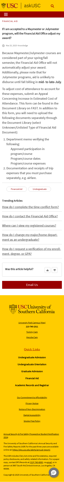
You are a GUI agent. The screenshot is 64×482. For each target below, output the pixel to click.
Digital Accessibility (32, 415)
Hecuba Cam (32, 337)
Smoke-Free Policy (32, 421)
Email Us (32, 285)
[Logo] (21, 5)
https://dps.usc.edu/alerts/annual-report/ (31, 449)
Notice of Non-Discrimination (32, 409)
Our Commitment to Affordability (32, 397)
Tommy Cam (32, 332)
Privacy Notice (32, 403)
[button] (54, 473)
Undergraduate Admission (32, 357)
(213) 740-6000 (36, 462)
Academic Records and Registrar (32, 385)
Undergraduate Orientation (32, 364)
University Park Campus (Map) (32, 322)
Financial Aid (32, 378)
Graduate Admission (32, 371)
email (49, 462)
